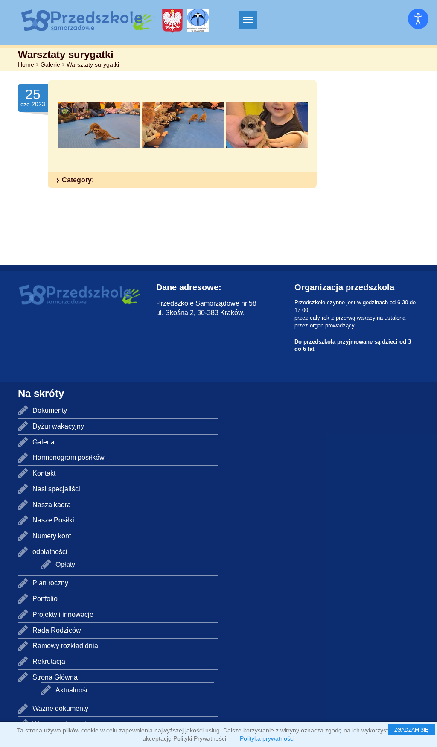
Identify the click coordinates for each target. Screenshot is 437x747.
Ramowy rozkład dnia (65, 645)
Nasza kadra (51, 504)
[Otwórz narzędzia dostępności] (418, 19)
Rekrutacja (48, 661)
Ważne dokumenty (60, 708)
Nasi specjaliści (56, 489)
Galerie (50, 64)
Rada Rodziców (56, 630)
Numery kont (51, 536)
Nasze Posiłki (53, 520)
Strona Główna (55, 677)
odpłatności (49, 551)
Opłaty (65, 564)
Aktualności (73, 690)
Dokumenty (49, 410)
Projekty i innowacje (62, 614)
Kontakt (43, 473)
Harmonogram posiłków (68, 457)
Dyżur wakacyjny (58, 426)
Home (26, 64)
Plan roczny (50, 583)
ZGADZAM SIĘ (411, 730)
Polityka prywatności (267, 738)
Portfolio (45, 598)
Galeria (43, 442)
